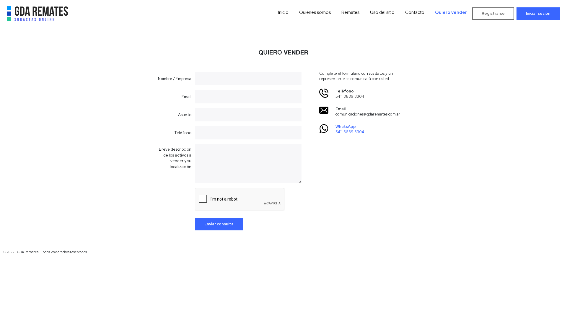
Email (186, 96)
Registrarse (493, 13)
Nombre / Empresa (174, 78)
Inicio (283, 12)
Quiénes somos (315, 12)
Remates (350, 12)
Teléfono (182, 132)
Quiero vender (451, 12)
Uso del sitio (382, 12)
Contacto (414, 12)
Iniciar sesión (538, 13)
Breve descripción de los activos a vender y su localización (175, 158)
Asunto (184, 114)
